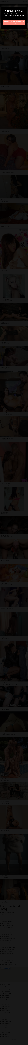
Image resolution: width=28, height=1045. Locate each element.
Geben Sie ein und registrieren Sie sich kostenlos (14, 22)
